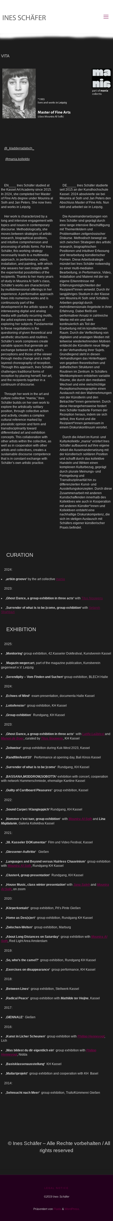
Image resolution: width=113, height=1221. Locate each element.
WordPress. (72, 1208)
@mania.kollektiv (17, 159)
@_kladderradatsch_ (19, 148)
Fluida (57, 1208)
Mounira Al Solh (80, 818)
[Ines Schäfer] (52, 16)
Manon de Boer (12, 738)
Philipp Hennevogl (91, 1036)
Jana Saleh (81, 884)
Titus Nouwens (92, 598)
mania (60, 579)
